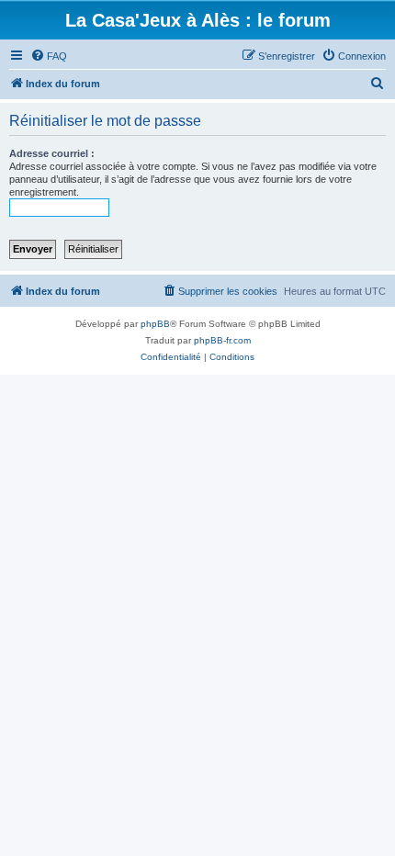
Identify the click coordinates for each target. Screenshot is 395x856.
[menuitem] (48, 56)
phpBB (155, 324)
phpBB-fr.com (222, 340)
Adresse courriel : (52, 153)
